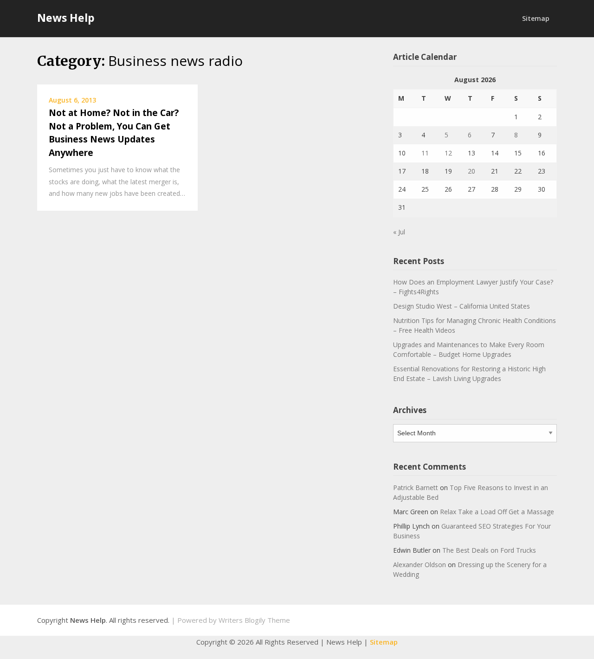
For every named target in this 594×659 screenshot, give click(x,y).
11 (425, 153)
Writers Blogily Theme (254, 620)
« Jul (399, 231)
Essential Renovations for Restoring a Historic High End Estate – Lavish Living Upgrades (469, 373)
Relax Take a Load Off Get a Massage (497, 511)
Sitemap (535, 18)
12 (448, 153)
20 (471, 171)
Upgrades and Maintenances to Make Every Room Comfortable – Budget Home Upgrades (468, 349)
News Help (66, 17)
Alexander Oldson (419, 564)
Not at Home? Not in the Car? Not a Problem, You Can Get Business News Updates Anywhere (114, 133)
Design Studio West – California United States (461, 306)
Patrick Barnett (415, 487)
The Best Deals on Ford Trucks (489, 550)
